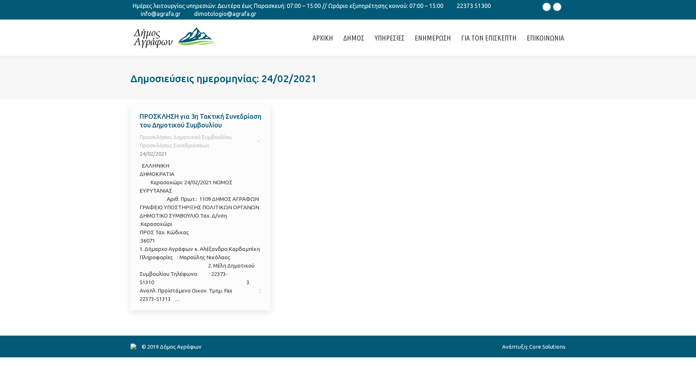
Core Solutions (547, 347)
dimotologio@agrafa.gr (225, 13)
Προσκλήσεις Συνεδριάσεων (175, 145)
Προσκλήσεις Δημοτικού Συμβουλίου (185, 137)
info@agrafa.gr (161, 13)
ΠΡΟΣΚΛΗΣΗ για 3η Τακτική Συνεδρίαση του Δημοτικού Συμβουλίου (200, 121)
